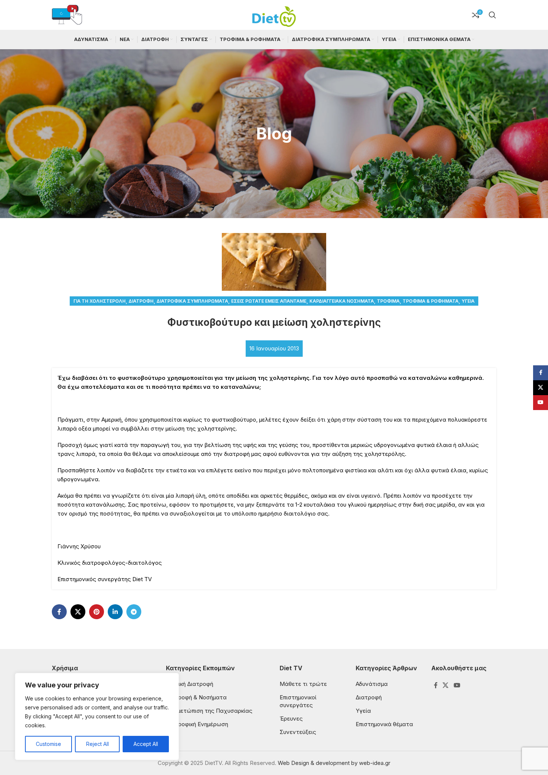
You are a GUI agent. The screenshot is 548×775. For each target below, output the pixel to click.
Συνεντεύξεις (298, 731)
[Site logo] (274, 14)
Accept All (145, 744)
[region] (97, 716)
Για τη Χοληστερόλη (99, 301)
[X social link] (77, 611)
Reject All (97, 744)
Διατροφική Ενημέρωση (197, 724)
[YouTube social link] (457, 685)
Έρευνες (291, 718)
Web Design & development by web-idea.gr (334, 762)
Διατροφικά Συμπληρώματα (192, 301)
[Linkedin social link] (115, 611)
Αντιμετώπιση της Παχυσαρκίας (209, 710)
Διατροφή (141, 301)
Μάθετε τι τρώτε (303, 683)
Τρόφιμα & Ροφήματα (431, 301)
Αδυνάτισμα (372, 683)
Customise (48, 744)
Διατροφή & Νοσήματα (196, 697)
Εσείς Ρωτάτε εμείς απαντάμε (268, 301)
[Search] (492, 14)
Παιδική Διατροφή (189, 683)
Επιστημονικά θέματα (384, 724)
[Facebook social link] (59, 611)
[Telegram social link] (133, 611)
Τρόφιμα (388, 301)
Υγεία (468, 301)
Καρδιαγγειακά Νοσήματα (341, 301)
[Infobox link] (67, 15)
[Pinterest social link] (96, 611)
